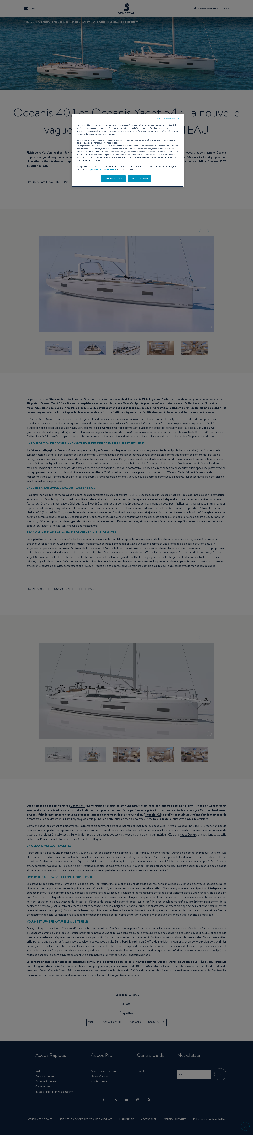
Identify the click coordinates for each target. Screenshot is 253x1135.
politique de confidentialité (103, 169)
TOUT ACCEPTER (139, 178)
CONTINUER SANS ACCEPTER (169, 118)
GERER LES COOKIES (113, 178)
